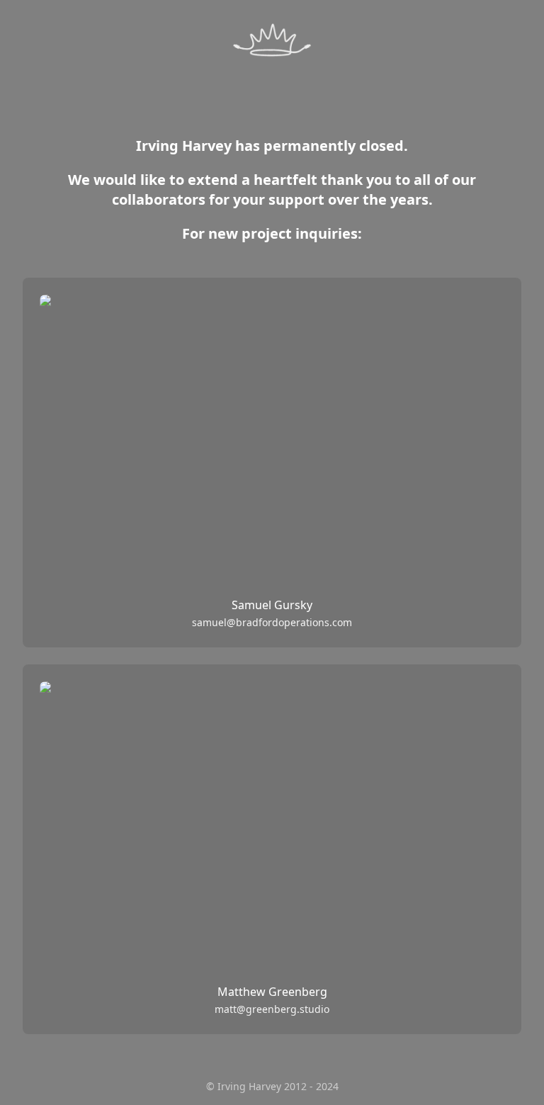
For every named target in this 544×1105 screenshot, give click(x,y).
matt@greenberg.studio (272, 1009)
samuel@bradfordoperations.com (272, 622)
